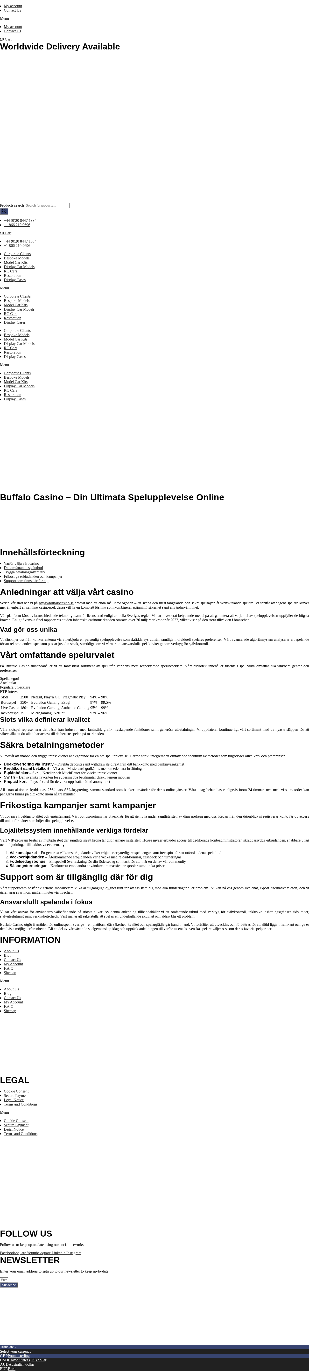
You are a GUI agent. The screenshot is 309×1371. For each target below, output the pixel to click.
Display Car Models (19, 267)
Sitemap (10, 973)
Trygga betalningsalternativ (24, 572)
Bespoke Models (16, 258)
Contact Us (12, 10)
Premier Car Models (45, 1343)
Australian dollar (21, 1364)
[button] (154, 18)
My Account (13, 964)
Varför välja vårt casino (21, 563)
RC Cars (10, 271)
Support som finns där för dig (26, 581)
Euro (11, 1369)
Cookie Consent (16, 1091)
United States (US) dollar (27, 1360)
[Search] (4, 211)
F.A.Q (9, 968)
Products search (12, 205)
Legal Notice (14, 1100)
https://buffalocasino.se (56, 603)
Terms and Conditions (20, 1104)
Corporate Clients (17, 254)
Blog (7, 955)
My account (13, 6)
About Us (11, 951)
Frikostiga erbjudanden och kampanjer (33, 576)
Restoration (12, 275)
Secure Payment (16, 1095)
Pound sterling (19, 1356)
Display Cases (15, 280)
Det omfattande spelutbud (23, 568)
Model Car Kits (16, 262)
